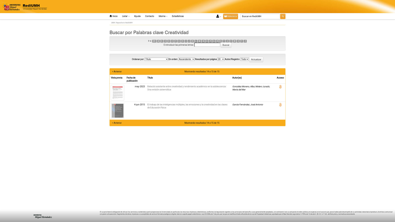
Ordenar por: (138, 59)
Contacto (149, 16)
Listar (125, 16)
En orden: (173, 59)
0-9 (154, 41)
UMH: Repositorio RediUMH (121, 23)
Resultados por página (206, 59)
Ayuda (137, 16)
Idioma (162, 16)
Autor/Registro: (232, 59)
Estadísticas (178, 16)
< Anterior (117, 71)
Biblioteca (232, 16)
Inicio (115, 16)
